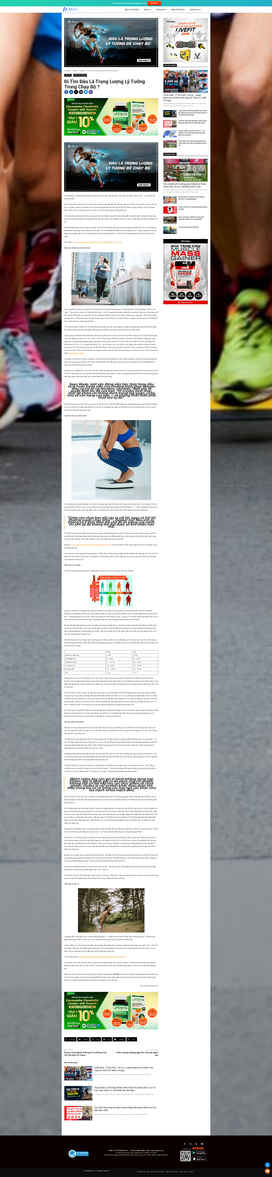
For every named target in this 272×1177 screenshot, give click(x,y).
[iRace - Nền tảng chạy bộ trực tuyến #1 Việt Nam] (70, 9)
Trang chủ (67, 71)
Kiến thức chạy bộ (80, 75)
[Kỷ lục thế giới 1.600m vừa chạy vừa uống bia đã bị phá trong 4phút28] (170, 220)
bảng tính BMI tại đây (76, 353)
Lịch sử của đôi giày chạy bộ (188, 227)
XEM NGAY (154, 3)
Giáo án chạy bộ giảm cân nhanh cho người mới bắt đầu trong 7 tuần (97, 242)
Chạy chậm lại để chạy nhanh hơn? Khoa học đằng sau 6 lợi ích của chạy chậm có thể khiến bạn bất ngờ (125, 1089)
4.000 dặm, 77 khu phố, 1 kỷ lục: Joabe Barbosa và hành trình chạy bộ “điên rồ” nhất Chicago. (184, 98)
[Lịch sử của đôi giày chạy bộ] (170, 230)
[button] (207, 9)
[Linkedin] (71, 92)
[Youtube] (202, 1144)
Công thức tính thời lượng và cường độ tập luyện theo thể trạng (102, 957)
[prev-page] (65, 1124)
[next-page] (69, 1124)
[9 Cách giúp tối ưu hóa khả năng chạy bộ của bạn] (170, 210)
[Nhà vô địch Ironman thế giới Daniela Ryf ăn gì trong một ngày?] (170, 200)
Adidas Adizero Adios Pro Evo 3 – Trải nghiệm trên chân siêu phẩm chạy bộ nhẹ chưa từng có (191, 133)
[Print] (81, 92)
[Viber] (91, 92)
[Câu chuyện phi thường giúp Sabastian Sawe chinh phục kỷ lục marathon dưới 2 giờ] (170, 144)
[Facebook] (66, 92)
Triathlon (74, 71)
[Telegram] (86, 92)
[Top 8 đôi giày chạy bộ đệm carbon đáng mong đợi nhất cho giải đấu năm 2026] (78, 1113)
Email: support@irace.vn (155, 1151)
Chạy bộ (81, 71)
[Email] (76, 92)
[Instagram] (190, 1144)
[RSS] (196, 1144)
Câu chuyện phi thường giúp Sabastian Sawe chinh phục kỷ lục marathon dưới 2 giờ (192, 143)
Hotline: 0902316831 (137, 1151)
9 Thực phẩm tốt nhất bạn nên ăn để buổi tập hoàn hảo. (90, 545)
